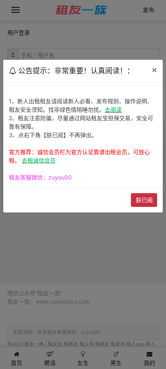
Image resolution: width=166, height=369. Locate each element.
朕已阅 (144, 199)
